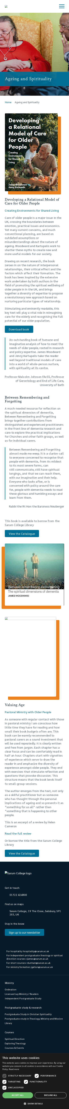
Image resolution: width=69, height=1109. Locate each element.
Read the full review (18, 833)
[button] (34, 1103)
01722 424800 (18, 894)
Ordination (10, 989)
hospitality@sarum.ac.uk (36, 951)
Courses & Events (14, 1047)
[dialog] (34, 1081)
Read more (14, 1069)
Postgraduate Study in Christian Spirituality (28, 1014)
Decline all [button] (50, 1095)
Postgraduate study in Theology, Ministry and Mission (34, 1018)
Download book (19, 329)
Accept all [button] (18, 1095)
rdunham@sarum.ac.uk (39, 962)
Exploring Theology (15, 1043)
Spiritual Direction (15, 1038)
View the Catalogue (22, 533)
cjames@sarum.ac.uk (37, 958)
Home (8, 102)
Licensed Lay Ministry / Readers (22, 993)
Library (8, 1023)
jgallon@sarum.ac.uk (42, 966)
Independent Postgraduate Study (23, 998)
